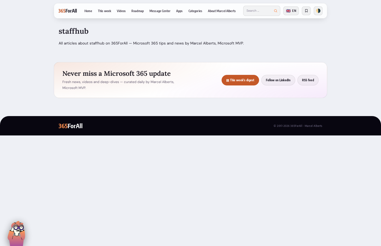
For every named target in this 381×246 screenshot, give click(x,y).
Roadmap (137, 11)
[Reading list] (306, 10)
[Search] (275, 10)
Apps (179, 11)
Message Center (159, 11)
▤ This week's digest (240, 80)
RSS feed (308, 80)
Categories (195, 11)
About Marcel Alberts (222, 11)
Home (88, 11)
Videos (121, 11)
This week (104, 11)
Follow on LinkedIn (278, 80)
